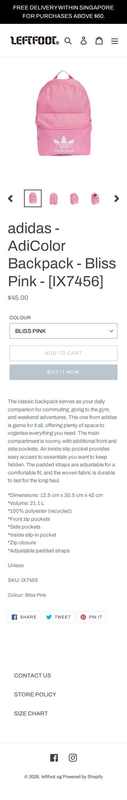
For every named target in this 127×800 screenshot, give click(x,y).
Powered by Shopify (83, 776)
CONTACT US (32, 675)
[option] (32, 198)
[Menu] (114, 40)
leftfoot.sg (51, 776)
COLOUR (20, 317)
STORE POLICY (35, 694)
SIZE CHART (31, 713)
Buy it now (63, 372)
